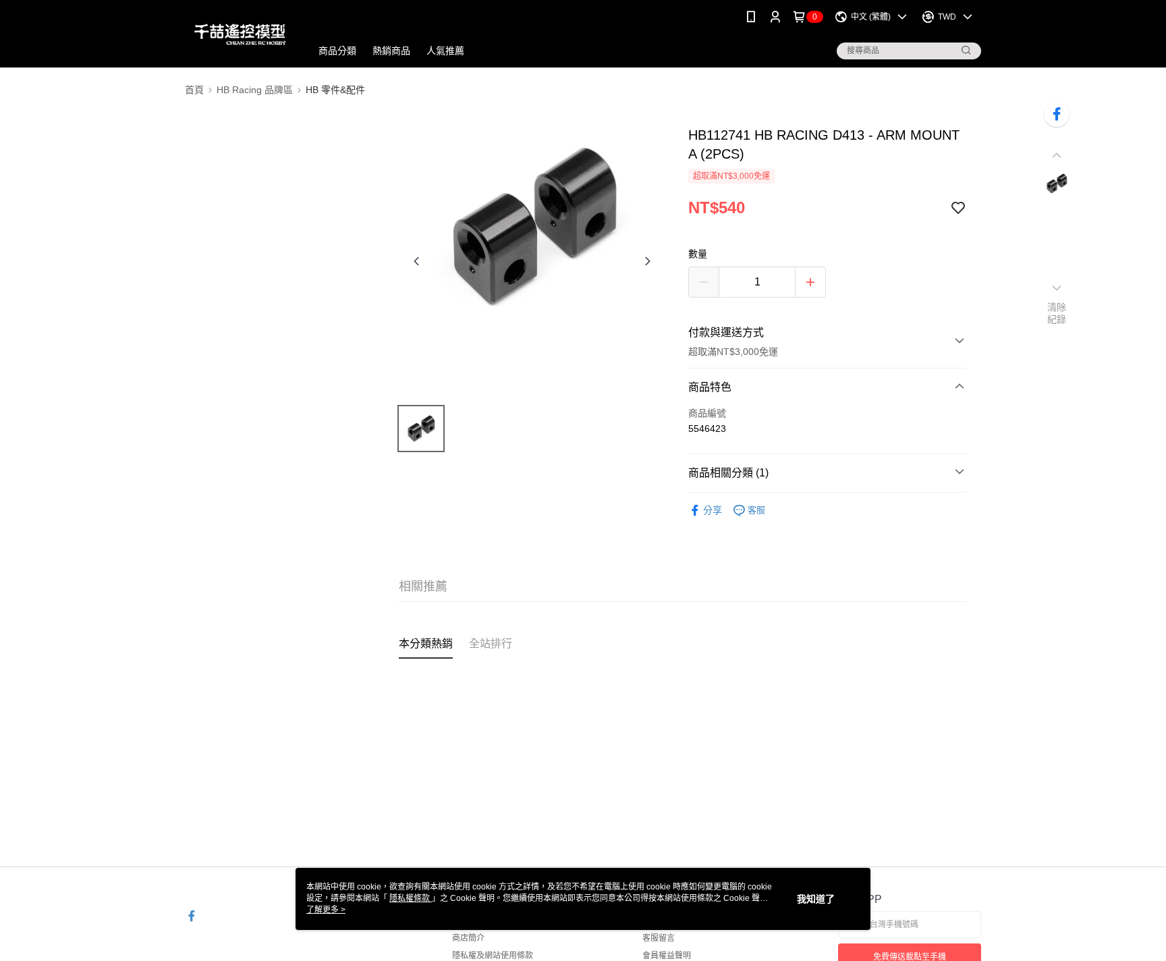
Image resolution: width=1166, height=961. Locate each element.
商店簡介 (468, 938)
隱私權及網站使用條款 (492, 955)
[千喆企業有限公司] (240, 35)
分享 (712, 510)
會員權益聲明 (666, 955)
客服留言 (658, 938)
